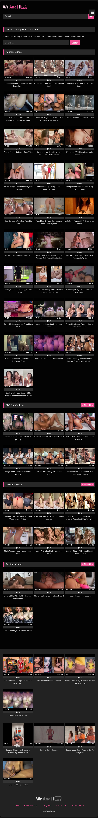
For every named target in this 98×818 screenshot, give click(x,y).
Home (17, 805)
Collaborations (77, 805)
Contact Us (61, 805)
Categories (47, 805)
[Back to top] (90, 810)
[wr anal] (49, 6)
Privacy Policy (30, 805)
